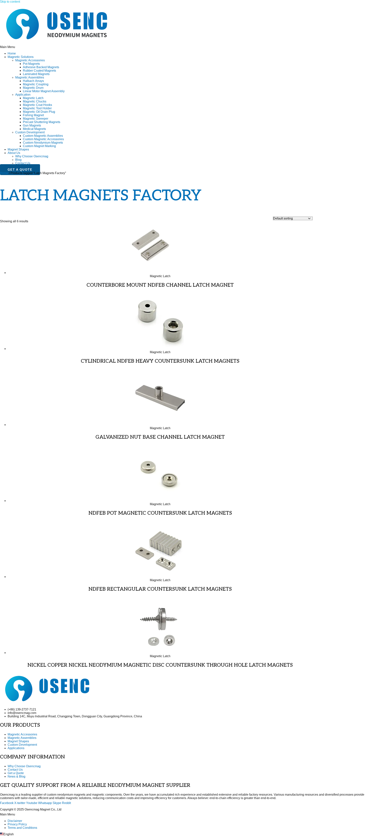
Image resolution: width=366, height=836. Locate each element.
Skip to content (10, 1)
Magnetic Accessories (30, 60)
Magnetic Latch (33, 98)
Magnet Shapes (18, 149)
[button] (183, 47)
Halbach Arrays (33, 80)
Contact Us (22, 163)
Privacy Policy (17, 824)
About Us (14, 152)
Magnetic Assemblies (29, 77)
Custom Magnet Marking (39, 146)
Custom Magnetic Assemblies (43, 135)
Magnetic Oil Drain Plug (39, 111)
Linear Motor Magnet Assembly (44, 91)
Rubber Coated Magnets (39, 70)
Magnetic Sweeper (35, 118)
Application (22, 94)
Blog (18, 159)
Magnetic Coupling (35, 84)
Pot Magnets (31, 63)
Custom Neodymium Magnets (43, 142)
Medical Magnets (34, 128)
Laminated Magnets (36, 74)
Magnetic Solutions (21, 56)
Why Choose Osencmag (31, 156)
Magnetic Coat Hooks (37, 104)
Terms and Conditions (22, 827)
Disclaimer (15, 820)
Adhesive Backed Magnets (41, 67)
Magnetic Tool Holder (37, 108)
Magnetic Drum (33, 87)
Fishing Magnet (33, 115)
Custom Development (30, 132)
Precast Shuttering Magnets (41, 122)
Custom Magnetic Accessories (43, 139)
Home (12, 53)
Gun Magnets (32, 125)
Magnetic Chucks (34, 101)
